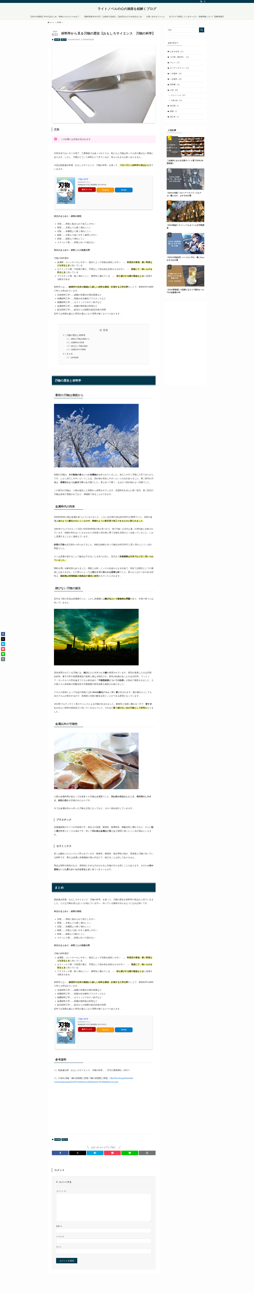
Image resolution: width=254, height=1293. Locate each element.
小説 (174, 90)
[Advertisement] (104, 1111)
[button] (60, 1153)
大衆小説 (176, 100)
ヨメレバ (87, 182)
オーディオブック (179, 68)
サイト (59, 1247)
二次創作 (176, 79)
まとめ (69, 354)
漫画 (173, 111)
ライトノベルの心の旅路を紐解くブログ (127, 8)
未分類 (174, 106)
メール (60, 1236)
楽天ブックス (87, 190)
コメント (61, 1191)
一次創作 (176, 73)
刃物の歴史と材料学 (75, 335)
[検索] (204, 1)
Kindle (123, 190)
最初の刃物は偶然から (80, 339)
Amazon (105, 190)
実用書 (57, 39)
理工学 (64, 39)
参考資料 (75, 357)
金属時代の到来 (77, 342)
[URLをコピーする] (147, 1153)
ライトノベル (178, 95)
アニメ (175, 62)
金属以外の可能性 (78, 349)
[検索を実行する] (201, 29)
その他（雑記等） (179, 57)
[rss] (201, 1)
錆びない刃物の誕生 (79, 346)
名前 (59, 1226)
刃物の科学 (83, 179)
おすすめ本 (176, 51)
